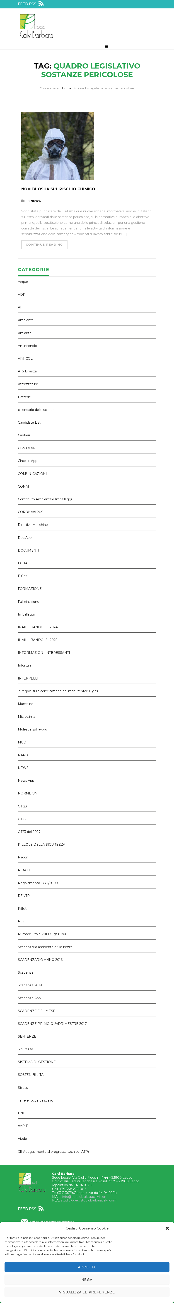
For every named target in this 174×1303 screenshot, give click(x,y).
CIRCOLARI (27, 448)
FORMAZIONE (30, 589)
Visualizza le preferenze (87, 1292)
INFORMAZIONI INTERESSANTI (44, 653)
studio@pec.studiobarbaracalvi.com (88, 1200)
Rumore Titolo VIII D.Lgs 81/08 (43, 934)
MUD (22, 742)
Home (66, 88)
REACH (24, 870)
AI (19, 307)
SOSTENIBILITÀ (31, 1075)
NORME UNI (28, 793)
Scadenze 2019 (30, 985)
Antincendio (27, 346)
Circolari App (27, 461)
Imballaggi (26, 614)
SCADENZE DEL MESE (36, 1011)
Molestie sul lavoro (32, 729)
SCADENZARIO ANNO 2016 (40, 960)
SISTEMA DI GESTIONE (37, 1062)
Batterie (24, 397)
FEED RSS (27, 4)
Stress (23, 1088)
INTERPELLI (28, 678)
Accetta (87, 1267)
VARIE (23, 1126)
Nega (87, 1280)
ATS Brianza (27, 371)
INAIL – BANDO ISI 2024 (38, 627)
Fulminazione (28, 602)
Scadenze (26, 972)
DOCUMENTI (28, 550)
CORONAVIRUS (30, 512)
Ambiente (26, 320)
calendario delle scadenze (38, 410)
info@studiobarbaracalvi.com (85, 1197)
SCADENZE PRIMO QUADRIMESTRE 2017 (52, 1024)
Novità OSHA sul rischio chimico (58, 189)
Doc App (25, 538)
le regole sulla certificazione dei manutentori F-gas (58, 691)
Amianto (24, 333)
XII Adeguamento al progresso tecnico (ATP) (53, 1152)
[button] (167, 1228)
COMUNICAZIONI (32, 474)
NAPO (23, 755)
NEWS (36, 201)
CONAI (23, 486)
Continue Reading (44, 244)
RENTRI (24, 896)
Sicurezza (25, 1049)
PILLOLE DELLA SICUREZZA (41, 844)
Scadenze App (29, 998)
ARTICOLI (26, 358)
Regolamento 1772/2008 (38, 883)
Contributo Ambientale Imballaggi (45, 499)
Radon (23, 857)
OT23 (22, 819)
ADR (21, 295)
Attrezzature (28, 384)
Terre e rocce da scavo (35, 1100)
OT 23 (22, 806)
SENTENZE (27, 1036)
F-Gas (22, 576)
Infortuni (24, 665)
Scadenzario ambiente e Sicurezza (45, 947)
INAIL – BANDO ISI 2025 (37, 640)
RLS (21, 921)
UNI (21, 1113)
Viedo (22, 1139)
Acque (23, 282)
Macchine (25, 704)
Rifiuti (22, 908)
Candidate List (29, 422)
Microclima (26, 717)
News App (26, 781)
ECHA (22, 563)
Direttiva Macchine (33, 525)
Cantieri (24, 435)
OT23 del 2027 (29, 832)
